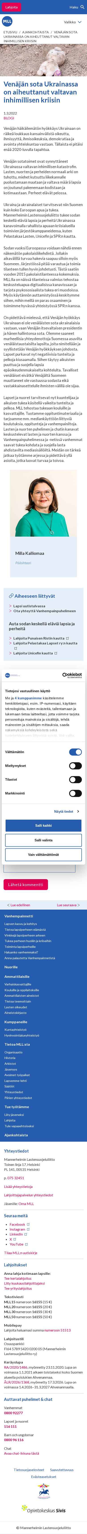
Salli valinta (43, 840)
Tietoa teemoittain (17, 1001)
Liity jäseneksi (14, 1115)
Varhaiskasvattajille (17, 984)
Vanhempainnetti (18, 916)
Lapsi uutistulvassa (29, 606)
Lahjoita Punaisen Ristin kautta (39, 638)
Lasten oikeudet (15, 1007)
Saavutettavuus (62, 1470)
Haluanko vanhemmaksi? (21, 952)
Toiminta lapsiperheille (20, 946)
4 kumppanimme (28, 698)
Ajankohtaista (35, 32)
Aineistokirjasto (15, 1013)
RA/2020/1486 (15, 1367)
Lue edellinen (20, 905)
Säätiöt (9, 1086)
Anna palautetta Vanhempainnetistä (29, 958)
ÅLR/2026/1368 (16, 1382)
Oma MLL (26, 1203)
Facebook (17, 1224)
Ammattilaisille (16, 976)
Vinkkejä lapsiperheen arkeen (24, 935)
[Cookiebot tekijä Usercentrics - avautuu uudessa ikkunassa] (62, 675)
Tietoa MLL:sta (17, 1044)
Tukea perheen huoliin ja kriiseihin (27, 941)
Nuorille (11, 967)
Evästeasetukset (43, 1476)
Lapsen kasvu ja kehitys (20, 924)
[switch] (75, 765)
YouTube (16, 1244)
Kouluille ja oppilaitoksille (21, 990)
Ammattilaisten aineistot (21, 995)
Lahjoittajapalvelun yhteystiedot (28, 1195)
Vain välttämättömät (43, 854)
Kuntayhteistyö (15, 1029)
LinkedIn (16, 1234)
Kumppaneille (15, 1022)
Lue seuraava (67, 905)
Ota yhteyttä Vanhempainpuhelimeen (44, 611)
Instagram (17, 1229)
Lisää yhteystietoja (18, 1186)
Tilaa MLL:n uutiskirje (20, 1253)
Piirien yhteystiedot (18, 1098)
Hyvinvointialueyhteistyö (21, 1035)
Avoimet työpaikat (17, 1075)
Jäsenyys (10, 1069)
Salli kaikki (43, 825)
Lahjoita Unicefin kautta (33, 653)
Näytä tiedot (63, 811)
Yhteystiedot (13, 1092)
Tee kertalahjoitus (17, 1278)
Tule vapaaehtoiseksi (19, 1126)
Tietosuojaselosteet (29, 1470)
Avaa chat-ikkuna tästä (21, 1453)
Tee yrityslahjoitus (18, 1288)
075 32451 (15, 1178)
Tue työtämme (16, 1107)
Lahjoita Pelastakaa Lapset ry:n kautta (45, 643)
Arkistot (10, 1063)
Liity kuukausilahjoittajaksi (24, 1283)
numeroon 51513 (57, 1330)
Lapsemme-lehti (15, 1081)
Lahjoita (11, 7)
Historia (9, 1058)
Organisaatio (13, 1052)
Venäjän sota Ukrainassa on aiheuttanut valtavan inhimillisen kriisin (40, 36)
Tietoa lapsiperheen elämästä (25, 929)
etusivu (10, 32)
